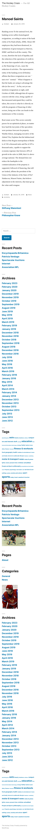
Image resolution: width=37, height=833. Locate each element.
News (30, 195)
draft (15, 441)
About (5, 560)
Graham (6, 24)
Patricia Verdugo (10, 256)
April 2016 (7, 368)
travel (16, 477)
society (8, 473)
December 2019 (10, 294)
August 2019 (8, 308)
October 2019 (9, 301)
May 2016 (7, 364)
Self (23, 469)
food (3, 452)
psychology (13, 469)
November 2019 (10, 297)
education (27, 441)
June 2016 (7, 360)
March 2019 (8, 322)
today (12, 477)
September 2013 (10, 410)
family (23, 445)
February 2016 (9, 375)
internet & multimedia (13, 456)
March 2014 (8, 389)
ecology (19, 441)
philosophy (17, 466)
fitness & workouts (23, 448)
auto (11, 437)
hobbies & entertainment (24, 452)
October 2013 (9, 406)
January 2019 (9, 329)
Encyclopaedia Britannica (15, 253)
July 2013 (7, 413)
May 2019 (7, 315)
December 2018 (10, 332)
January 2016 (9, 378)
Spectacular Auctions (13, 260)
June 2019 (7, 311)
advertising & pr (5, 437)
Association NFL (10, 267)
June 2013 (7, 417)
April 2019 (7, 318)
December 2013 (10, 399)
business (21, 437)
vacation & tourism (23, 477)
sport (25, 473)
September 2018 (10, 343)
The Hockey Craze (11, 3)
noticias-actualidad (24, 463)
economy (7, 197)
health (15, 452)
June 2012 (7, 420)
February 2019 (9, 325)
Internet (6, 263)
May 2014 (7, 382)
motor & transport (10, 459)
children (26, 437)
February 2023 (9, 283)
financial (12, 449)
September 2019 (10, 304)
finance (7, 449)
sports (6, 476)
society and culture (16, 473)
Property (7, 469)
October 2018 (9, 339)
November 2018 (10, 336)
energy (19, 445)
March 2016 (8, 371)
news (21, 459)
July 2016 (7, 357)
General (6, 576)
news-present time (12, 462)
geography (9, 452)
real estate (19, 469)
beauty (16, 437)
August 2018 (8, 346)
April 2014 (7, 385)
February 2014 (9, 392)
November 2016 (10, 353)
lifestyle (22, 456)
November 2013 (10, 403)
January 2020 (9, 290)
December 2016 (10, 350)
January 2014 (9, 396)
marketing (31, 456)
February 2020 (9, 286)
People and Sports (7, 466)
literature (26, 456)
